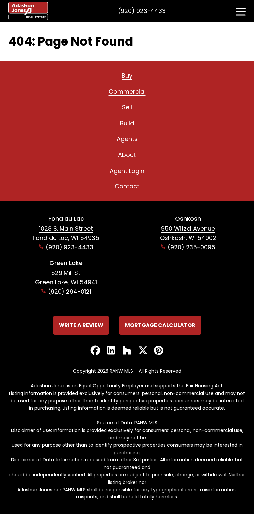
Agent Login (127, 171)
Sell (127, 107)
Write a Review (81, 325)
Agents (127, 139)
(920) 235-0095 (191, 247)
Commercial (127, 91)
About (127, 155)
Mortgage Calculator (160, 325)
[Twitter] (143, 350)
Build (127, 123)
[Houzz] (127, 350)
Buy (127, 75)
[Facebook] (95, 350)
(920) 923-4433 (142, 11)
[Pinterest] (159, 350)
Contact (127, 186)
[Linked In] (111, 350)
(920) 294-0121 (69, 291)
